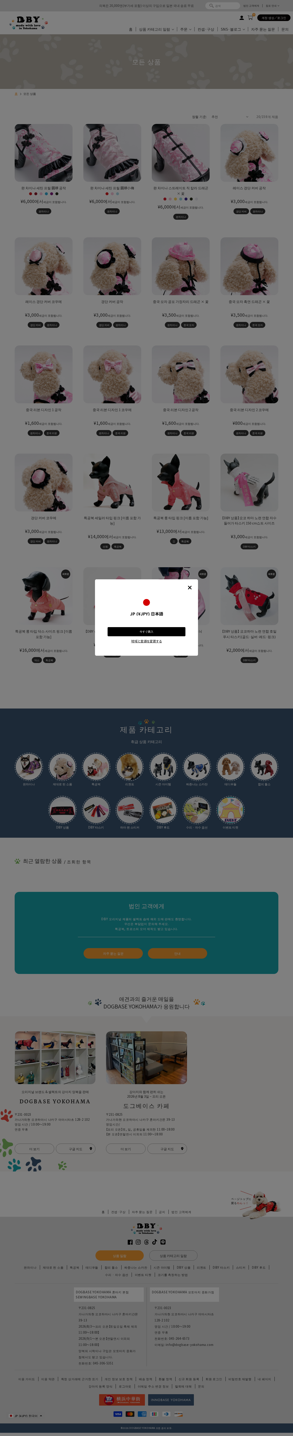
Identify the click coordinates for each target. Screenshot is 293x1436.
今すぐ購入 (146, 631)
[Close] (189, 587)
